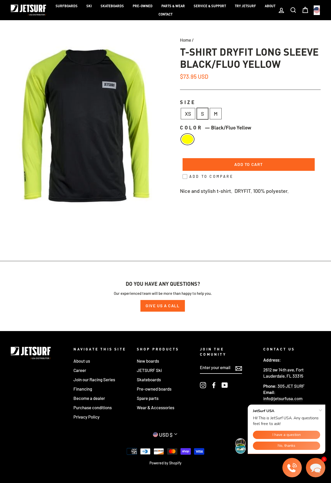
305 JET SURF (291, 386)
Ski (89, 6)
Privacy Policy (86, 416)
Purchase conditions (92, 407)
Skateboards (112, 6)
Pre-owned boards (154, 388)
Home (185, 39)
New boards (148, 360)
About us (81, 360)
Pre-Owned (143, 6)
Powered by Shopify (165, 463)
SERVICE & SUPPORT (210, 6)
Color (215, 127)
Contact (165, 14)
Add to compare (211, 176)
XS (188, 114)
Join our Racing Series (94, 379)
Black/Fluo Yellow (187, 139)
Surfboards (67, 6)
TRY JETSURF (245, 6)
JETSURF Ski (149, 370)
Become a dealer (89, 398)
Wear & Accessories (155, 407)
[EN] (317, 10)
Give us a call (162, 305)
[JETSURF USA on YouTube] (225, 385)
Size (188, 102)
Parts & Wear (173, 6)
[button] (315, 467)
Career (79, 370)
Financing (82, 388)
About (270, 6)
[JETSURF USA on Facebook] (214, 385)
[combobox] (317, 10)
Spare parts (148, 398)
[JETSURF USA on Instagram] (203, 385)
